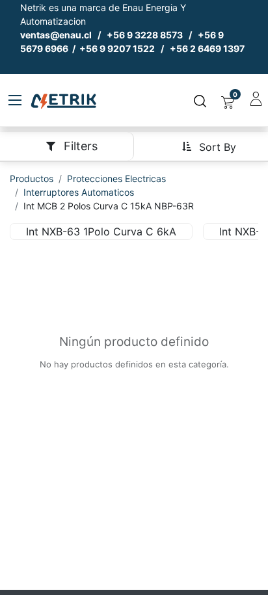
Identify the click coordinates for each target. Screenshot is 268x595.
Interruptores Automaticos (78, 192)
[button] (209, 146)
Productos (31, 178)
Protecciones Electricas (116, 178)
